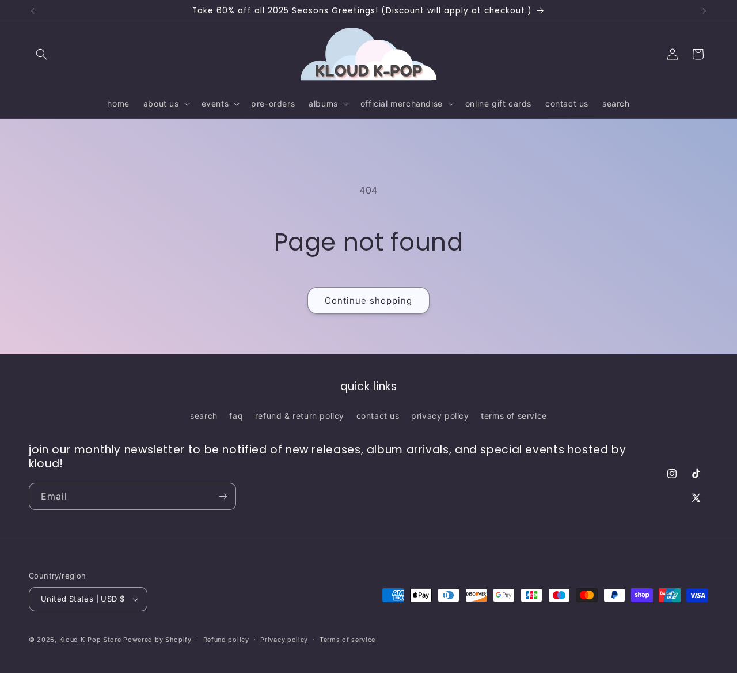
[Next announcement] (704, 11)
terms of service (514, 416)
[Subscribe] (222, 496)
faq (236, 416)
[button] (41, 54)
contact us (378, 416)
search (204, 416)
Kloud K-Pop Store (90, 640)
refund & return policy (299, 416)
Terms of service (347, 640)
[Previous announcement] (32, 11)
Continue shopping (368, 300)
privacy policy (440, 416)
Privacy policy (284, 640)
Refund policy (226, 640)
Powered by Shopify (157, 640)
